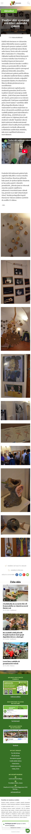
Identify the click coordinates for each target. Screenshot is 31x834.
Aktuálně (9, 11)
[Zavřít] (29, 799)
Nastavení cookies (15, 831)
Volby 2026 (15, 769)
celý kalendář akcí (16, 792)
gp (24, 574)
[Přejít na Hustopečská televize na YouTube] (15, 712)
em (27, 574)
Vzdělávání (19, 37)
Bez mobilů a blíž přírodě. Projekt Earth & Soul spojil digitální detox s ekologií (13, 635)
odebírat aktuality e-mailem (17, 566)
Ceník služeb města (15, 761)
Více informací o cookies (19, 806)
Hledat (28, 3)
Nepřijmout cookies (15, 827)
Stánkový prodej (15, 766)
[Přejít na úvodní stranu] (15, 3)
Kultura (14, 37)
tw (20, 574)
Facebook (15, 745)
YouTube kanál (15, 721)
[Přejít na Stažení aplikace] (15, 688)
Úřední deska (15, 756)
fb (17, 574)
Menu (2, 3)
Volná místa (15, 763)
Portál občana (15, 753)
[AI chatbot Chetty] (27, 830)
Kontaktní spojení (15, 758)
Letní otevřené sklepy (15, 779)
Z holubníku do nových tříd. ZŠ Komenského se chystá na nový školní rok (15, 606)
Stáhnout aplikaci (15, 696)
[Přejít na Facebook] (15, 736)
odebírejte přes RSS (17, 570)
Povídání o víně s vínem (15, 783)
